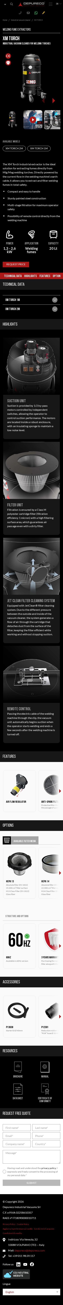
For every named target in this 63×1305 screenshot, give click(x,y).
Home (5, 20)
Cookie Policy (23, 1224)
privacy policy (48, 1168)
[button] (53, 100)
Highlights (30, 276)
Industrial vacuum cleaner (20, 20)
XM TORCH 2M (14, 148)
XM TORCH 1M (39, 148)
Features (44, 276)
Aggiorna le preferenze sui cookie (18, 1228)
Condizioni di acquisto (44, 1228)
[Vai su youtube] (25, 1264)
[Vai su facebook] (32, 1264)
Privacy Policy (9, 1224)
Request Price (16, 264)
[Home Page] (31, 4)
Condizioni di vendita (12, 1233)
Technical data (13, 276)
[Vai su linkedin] (18, 1264)
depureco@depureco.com (30, 1250)
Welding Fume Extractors (17, 29)
